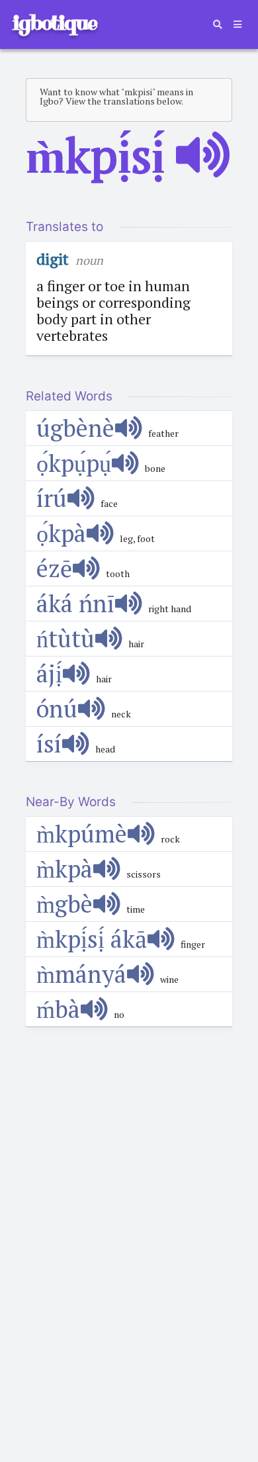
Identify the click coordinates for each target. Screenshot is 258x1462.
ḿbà (58, 1009)
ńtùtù (65, 638)
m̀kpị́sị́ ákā (91, 938)
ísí (49, 743)
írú (51, 498)
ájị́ (49, 673)
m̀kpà (64, 868)
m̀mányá (81, 973)
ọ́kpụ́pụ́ (73, 463)
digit (52, 258)
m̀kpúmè (81, 833)
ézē (54, 568)
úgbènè (75, 427)
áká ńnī (75, 603)
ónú (56, 708)
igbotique (54, 23)
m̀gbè (64, 903)
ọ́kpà (61, 533)
